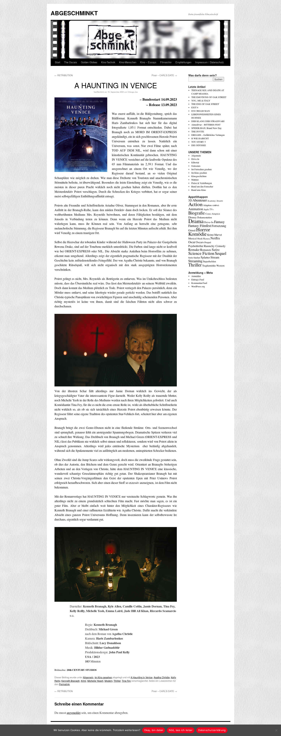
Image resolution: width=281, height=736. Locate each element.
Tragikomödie (209, 265)
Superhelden (209, 261)
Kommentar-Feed (199, 282)
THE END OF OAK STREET (205, 103)
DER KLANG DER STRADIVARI (207, 121)
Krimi (83, 680)
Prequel (207, 242)
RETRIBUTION (63, 75)
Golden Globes (89, 62)
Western (220, 265)
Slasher (196, 257)
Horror (203, 229)
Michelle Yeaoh (95, 680)
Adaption (207, 205)
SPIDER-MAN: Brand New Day (206, 128)
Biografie (196, 213)
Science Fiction (201, 253)
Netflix (215, 238)
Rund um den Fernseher (202, 186)
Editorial (195, 162)
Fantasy (219, 221)
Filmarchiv (166, 62)
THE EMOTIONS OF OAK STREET (208, 97)
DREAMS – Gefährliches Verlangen (208, 134)
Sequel (220, 253)
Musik (199, 238)
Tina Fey (126, 680)
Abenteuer (199, 200)
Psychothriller (195, 246)
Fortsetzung (219, 226)
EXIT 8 (194, 107)
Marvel (218, 234)
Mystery (108, 680)
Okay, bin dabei (153, 730)
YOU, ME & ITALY (200, 100)
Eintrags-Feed (197, 279)
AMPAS (215, 205)
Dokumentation (204, 217)
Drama (196, 221)
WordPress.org (198, 286)
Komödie (197, 233)
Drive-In (195, 158)
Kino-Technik (108, 62)
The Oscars (70, 62)
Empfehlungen (183, 62)
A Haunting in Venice (142, 677)
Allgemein (88, 677)
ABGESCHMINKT (74, 13)
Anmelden (196, 276)
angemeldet (73, 713)
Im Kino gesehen (103, 677)
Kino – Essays (148, 62)
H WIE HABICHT (200, 138)
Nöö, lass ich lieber (180, 730)
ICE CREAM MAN (200, 110)
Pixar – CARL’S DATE (164, 75)
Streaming (195, 261)
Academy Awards (215, 200)
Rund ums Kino (198, 189)
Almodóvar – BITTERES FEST (205, 124)
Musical (192, 238)
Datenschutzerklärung (212, 730)
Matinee (195, 179)
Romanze (205, 250)
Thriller (117, 680)
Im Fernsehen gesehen (201, 169)
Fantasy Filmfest (199, 225)
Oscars (200, 242)
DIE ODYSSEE (198, 145)
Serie (190, 257)
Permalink (64, 684)
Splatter (205, 257)
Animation (195, 208)
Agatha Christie (162, 677)
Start (57, 62)
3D (190, 200)
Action (195, 204)
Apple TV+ (209, 209)
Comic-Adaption (212, 213)
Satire (216, 249)
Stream (214, 257)
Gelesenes (196, 165)
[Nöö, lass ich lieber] (276, 730)
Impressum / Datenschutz (209, 62)
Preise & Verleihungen (201, 183)
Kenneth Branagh (70, 680)
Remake (194, 249)
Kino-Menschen (127, 62)
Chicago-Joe (133, 92)
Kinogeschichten (198, 176)
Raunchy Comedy (215, 246)
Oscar (191, 242)
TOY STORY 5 (198, 141)
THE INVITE (197, 131)
